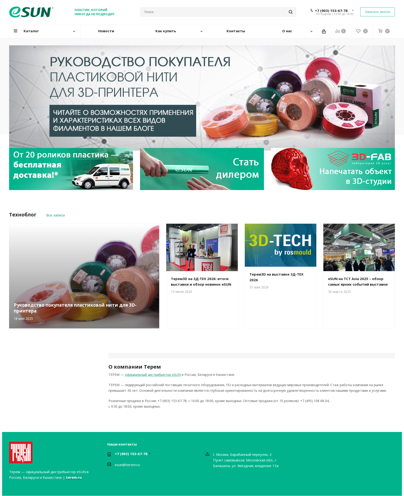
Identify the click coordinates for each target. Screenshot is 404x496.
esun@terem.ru (127, 464)
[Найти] (290, 12)
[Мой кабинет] (324, 31)
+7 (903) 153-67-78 (331, 10)
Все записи (55, 215)
